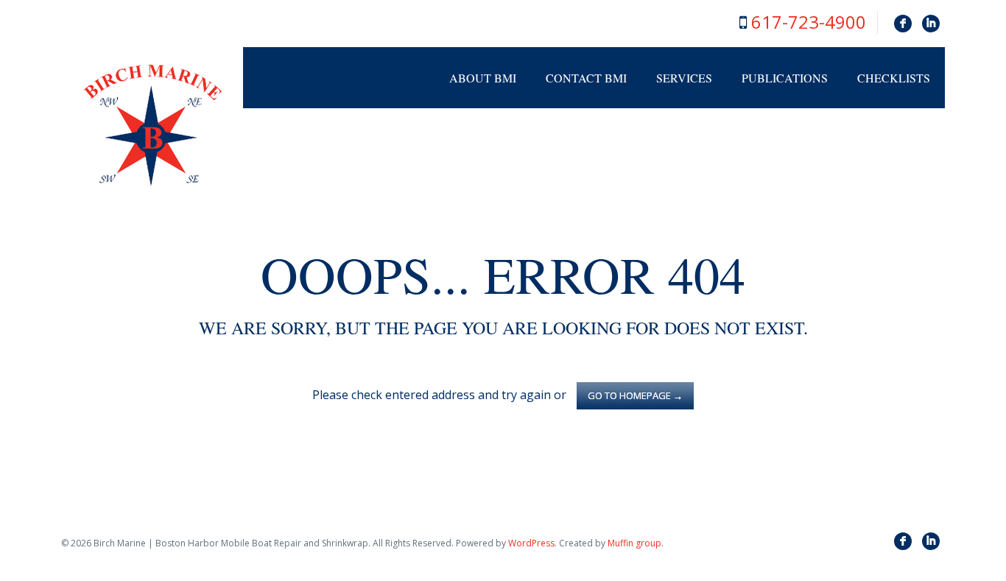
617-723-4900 (808, 22)
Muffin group (634, 543)
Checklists (893, 77)
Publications (785, 77)
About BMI (482, 77)
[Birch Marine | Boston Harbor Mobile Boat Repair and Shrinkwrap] (152, 125)
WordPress (531, 543)
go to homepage (635, 395)
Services (684, 77)
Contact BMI (586, 77)
